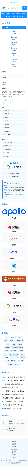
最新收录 (24, 13)
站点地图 (14, 457)
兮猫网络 (21, 350)
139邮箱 (10, 364)
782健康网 (5, 357)
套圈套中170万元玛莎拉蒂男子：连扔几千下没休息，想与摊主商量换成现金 (14, 394)
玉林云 (7, 344)
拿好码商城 (13, 337)
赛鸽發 (5, 354)
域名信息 (6, 156)
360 (4, 103)
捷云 (23, 340)
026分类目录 (20, 16)
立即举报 (7, 196)
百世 (17, 357)
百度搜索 (6, 110)
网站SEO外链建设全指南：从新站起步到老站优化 (14, 377)
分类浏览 (18, 13)
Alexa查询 (6, 152)
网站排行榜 (7, 16)
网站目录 (8, 13)
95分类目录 (17, 364)
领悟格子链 (7, 347)
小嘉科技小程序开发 (13, 354)
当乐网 (12, 357)
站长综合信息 (7, 146)
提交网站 (14, 452)
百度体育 (23, 357)
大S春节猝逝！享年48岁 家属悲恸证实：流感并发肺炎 (14, 401)
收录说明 (14, 441)
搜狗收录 (6, 127)
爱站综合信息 (7, 149)
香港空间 (14, 344)
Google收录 (6, 134)
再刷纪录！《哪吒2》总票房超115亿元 (13, 398)
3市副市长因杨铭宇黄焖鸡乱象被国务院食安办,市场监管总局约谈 (14, 380)
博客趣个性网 (20, 360)
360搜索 (5, 117)
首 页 (3, 13)
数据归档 (14, 446)
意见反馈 (14, 454)
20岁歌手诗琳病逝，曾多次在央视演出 (13, 391)
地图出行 (4, 84)
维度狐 (13, 16)
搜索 (24, 8)
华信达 (11, 340)
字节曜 (7, 337)
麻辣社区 (7, 360)
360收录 (5, 121)
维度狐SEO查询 (7, 142)
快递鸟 (6, 350)
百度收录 (6, 114)
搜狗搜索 (6, 124)
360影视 (13, 360)
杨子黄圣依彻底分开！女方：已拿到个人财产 (14, 408)
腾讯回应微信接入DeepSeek (11, 387)
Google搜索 (6, 131)
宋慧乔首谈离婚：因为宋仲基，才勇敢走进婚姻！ (14, 405)
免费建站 (18, 340)
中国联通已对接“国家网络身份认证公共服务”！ (14, 384)
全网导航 (6, 340)
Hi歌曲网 (20, 337)
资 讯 (13, 13)
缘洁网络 (22, 354)
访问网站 (5, 27)
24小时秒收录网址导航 (18, 347)
